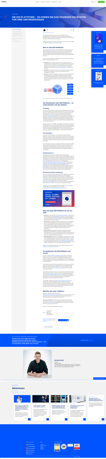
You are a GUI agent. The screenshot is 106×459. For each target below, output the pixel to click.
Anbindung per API (46, 165)
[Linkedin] (26, 456)
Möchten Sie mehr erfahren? (17, 41)
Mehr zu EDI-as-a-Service (84, 340)
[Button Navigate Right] (16, 392)
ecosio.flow (60, 306)
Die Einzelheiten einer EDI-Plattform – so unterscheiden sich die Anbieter (19, 33)
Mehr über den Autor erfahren (99, 378)
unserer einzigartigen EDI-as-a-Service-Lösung (50, 294)
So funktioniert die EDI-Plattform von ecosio (18, 39)
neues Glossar (52, 302)
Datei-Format (50, 116)
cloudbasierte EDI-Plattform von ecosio (57, 255)
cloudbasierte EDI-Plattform (65, 240)
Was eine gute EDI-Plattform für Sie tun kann (18, 36)
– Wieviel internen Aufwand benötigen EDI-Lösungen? (53, 187)
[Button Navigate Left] (13, 392)
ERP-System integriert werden (61, 67)
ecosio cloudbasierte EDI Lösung (53, 274)
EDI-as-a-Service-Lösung (47, 181)
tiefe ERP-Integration (63, 215)
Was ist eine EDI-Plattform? (17, 31)
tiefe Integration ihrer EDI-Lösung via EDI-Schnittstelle (57, 163)
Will (47, 29)
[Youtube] (28, 456)
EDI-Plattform (52, 49)
